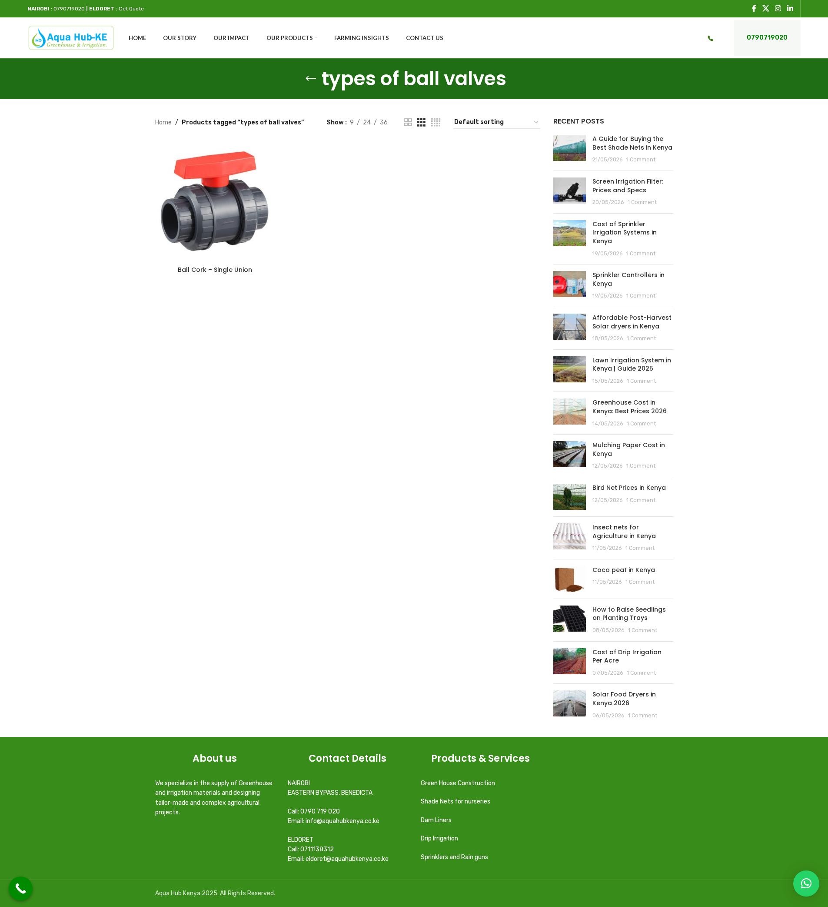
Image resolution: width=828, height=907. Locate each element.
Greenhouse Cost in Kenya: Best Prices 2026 (629, 406)
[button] (806, 883)
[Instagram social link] (778, 8)
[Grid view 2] (408, 122)
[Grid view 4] (435, 122)
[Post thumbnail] (569, 149)
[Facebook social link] (754, 8)
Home (163, 122)
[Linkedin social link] (790, 8)
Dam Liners (437, 820)
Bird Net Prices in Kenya (629, 487)
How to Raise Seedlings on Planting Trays (629, 614)
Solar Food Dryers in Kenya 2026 (624, 698)
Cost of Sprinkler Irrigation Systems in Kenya (624, 232)
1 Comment (640, 159)
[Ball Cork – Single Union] (215, 202)
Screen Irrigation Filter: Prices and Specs (627, 185)
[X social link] (765, 8)
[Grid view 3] (421, 122)
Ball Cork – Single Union (215, 269)
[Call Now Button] (21, 888)
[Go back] (311, 78)
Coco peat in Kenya (623, 570)
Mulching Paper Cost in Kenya (628, 449)
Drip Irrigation (440, 838)
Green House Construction (458, 783)
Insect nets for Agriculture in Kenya (624, 531)
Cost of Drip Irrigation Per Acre (627, 656)
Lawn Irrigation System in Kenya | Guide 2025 (631, 364)
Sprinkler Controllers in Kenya (628, 279)
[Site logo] (71, 37)
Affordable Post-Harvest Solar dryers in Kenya (632, 322)
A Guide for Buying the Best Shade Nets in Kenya (632, 143)
